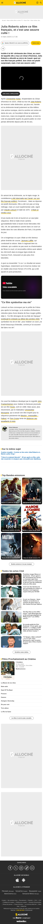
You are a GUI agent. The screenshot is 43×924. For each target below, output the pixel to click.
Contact (4, 900)
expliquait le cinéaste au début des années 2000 (20, 319)
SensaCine (19, 891)
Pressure (3, 693)
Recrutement (22, 900)
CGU (35, 900)
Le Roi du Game (6, 711)
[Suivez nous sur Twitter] (16, 868)
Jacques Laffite (27, 241)
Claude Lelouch (10, 210)
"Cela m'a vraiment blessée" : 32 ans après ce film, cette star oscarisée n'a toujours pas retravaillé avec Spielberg (20, 458)
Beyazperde (33, 891)
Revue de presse (7, 904)
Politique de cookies (8, 902)
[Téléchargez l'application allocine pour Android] (25, 880)
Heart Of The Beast (6, 690)
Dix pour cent (5, 704)
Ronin (12, 407)
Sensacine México (28, 893)
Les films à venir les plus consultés (22, 718)
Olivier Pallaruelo (13, 427)
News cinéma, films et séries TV (14, 20)
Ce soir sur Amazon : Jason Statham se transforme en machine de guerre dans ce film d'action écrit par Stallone (32, 602)
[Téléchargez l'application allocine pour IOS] (18, 880)
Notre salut (4, 686)
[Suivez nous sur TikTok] (27, 868)
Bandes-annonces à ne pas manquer (21, 564)
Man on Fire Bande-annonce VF (32, 502)
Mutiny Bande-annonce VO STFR (11, 558)
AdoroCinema (8, 893)
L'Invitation (19, 662)
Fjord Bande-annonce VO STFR (11, 530)
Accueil (4, 20)
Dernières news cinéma (21, 652)
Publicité (30, 900)
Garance (3, 697)
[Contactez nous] (32, 868)
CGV (40, 900)
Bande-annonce (20, 669)
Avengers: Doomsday (7, 701)
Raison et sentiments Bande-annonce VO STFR (11, 502)
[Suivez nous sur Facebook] (10, 868)
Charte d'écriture (18, 904)
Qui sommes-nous (13, 900)
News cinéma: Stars (35, 20)
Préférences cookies (21, 902)
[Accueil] (20, 2)
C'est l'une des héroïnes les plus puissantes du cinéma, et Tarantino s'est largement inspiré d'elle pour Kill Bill (32, 589)
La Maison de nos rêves (8, 683)
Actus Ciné (26, 20)
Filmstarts (5, 891)
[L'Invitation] (7, 670)
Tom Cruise (14, 419)
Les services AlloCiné (30, 904)
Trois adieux (5, 708)
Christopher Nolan (13, 99)
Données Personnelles (35, 902)
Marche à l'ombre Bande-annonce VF (32, 530)
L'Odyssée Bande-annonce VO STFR (32, 558)
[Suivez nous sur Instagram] (21, 868)
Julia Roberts (36, 102)
